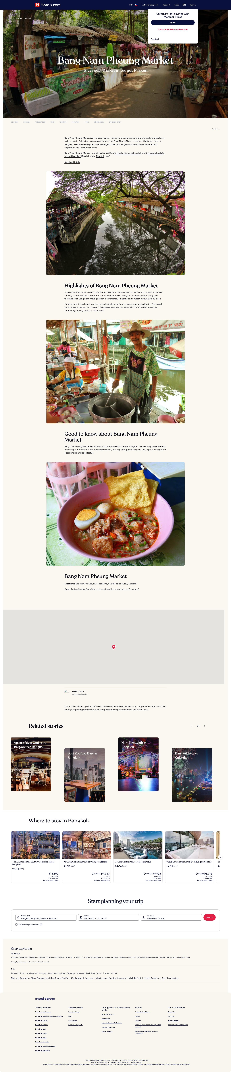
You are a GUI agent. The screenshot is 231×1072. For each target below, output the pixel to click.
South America (170, 978)
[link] (173, 39)
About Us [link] (171, 1012)
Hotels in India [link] (40, 1038)
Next (203, 725)
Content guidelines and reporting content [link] (148, 1026)
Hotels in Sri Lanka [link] (42, 1042)
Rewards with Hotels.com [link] (178, 1025)
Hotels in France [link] (41, 1025)
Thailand (19, 18)
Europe (89, 978)
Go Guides (14, 122)
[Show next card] (220, 857)
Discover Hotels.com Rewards (173, 29)
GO (12, 18)
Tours (86, 122)
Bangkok (28, 18)
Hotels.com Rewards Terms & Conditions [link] (146, 1032)
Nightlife (75, 122)
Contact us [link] (72, 1020)
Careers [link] (171, 1016)
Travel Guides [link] (173, 1020)
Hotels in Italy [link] (40, 1029)
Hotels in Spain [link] (41, 1033)
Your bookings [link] (73, 1012)
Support (166, 5)
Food (52, 122)
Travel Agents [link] (107, 1031)
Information (99, 122)
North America (151, 978)
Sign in (193, 5)
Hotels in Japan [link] (41, 1020)
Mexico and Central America (110, 978)
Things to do (40, 122)
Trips (176, 5)
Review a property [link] (75, 1025)
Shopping (63, 122)
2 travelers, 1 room (155, 918)
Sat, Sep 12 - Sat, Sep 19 (95, 918)
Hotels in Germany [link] (42, 1050)
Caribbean (76, 978)
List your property (150, 5)
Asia (13, 969)
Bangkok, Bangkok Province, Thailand (39, 918)
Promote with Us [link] (108, 1027)
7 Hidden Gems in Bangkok (128, 153)
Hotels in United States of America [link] (49, 1016)
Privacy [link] (137, 1016)
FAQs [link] (70, 1016)
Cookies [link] (138, 1020)
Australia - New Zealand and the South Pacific (44, 978)
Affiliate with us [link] (108, 1014)
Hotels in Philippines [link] (43, 1012)
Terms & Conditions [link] (142, 1012)
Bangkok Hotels (115, 122)
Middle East (134, 978)
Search (209, 917)
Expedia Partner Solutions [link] (112, 1023)
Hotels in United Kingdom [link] (45, 1046)
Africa (14, 978)
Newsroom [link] (106, 1019)
